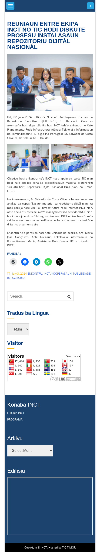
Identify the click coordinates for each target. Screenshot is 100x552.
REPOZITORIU (16, 278)
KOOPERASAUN (61, 274)
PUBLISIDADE (82, 274)
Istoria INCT (15, 413)
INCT (47, 274)
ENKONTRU (34, 274)
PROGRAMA (15, 419)
